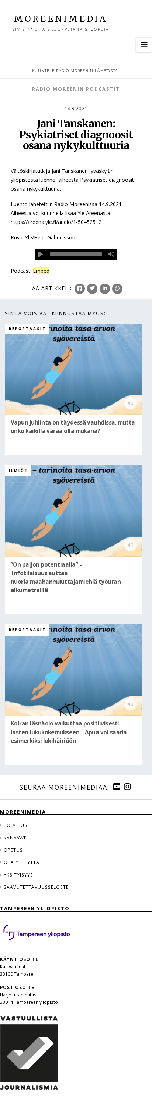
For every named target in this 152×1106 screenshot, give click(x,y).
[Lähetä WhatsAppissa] (117, 289)
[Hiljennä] (111, 254)
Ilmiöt (18, 470)
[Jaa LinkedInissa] (105, 289)
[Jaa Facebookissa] (80, 289)
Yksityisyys (18, 875)
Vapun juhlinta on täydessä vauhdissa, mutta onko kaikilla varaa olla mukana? (73, 427)
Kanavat (15, 838)
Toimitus (15, 825)
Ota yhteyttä (21, 862)
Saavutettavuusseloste (36, 887)
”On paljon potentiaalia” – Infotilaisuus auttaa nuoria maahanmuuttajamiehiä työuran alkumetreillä (66, 577)
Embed (41, 270)
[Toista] (40, 254)
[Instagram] (127, 787)
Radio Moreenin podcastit (76, 89)
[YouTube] (116, 787)
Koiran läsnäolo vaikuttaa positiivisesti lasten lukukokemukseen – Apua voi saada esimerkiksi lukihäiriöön (69, 732)
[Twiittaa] (92, 289)
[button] (144, 45)
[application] (76, 254)
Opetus (13, 850)
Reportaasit (27, 328)
